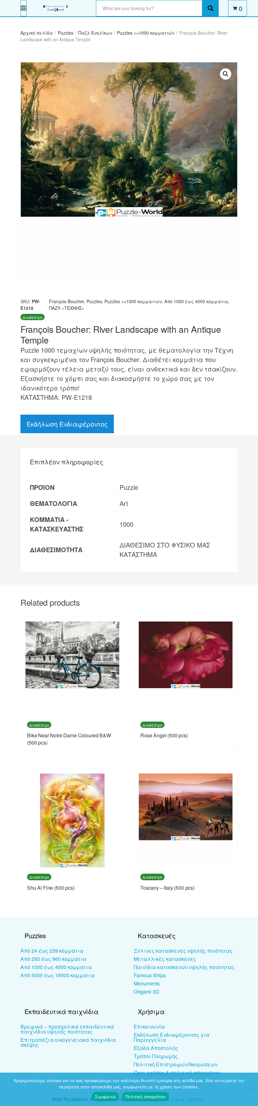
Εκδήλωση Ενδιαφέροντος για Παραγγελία (171, 1037)
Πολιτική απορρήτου (145, 1096)
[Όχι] (250, 1089)
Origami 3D (146, 991)
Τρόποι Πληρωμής (156, 1056)
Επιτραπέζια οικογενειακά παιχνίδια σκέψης (68, 1042)
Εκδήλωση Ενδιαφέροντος (67, 423)
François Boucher (66, 301)
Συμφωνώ (105, 1096)
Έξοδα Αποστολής (156, 1048)
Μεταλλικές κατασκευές (165, 958)
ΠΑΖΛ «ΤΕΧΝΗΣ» (66, 308)
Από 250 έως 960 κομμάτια (53, 958)
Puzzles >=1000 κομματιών (145, 33)
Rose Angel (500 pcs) (164, 735)
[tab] (66, 462)
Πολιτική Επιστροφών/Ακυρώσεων (175, 1064)
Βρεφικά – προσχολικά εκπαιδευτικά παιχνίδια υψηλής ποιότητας (67, 1029)
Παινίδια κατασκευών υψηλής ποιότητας (184, 967)
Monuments (147, 983)
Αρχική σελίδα (36, 33)
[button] (225, 74)
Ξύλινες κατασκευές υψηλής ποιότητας (183, 950)
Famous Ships (150, 975)
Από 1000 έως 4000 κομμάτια (196, 301)
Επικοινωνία (149, 1026)
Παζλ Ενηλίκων (95, 33)
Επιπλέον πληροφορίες (66, 461)
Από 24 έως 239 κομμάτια (51, 950)
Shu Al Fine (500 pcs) (51, 887)
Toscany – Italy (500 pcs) (167, 887)
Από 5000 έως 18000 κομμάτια (57, 975)
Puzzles (65, 33)
